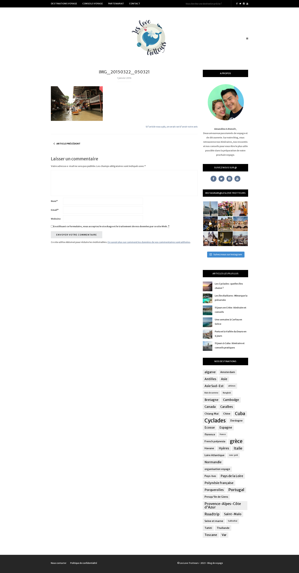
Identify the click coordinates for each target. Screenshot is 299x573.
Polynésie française (219, 483)
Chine (226, 413)
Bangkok (227, 393)
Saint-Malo (232, 514)
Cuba (240, 413)
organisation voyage (217, 469)
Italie (238, 448)
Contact (134, 3)
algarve (210, 372)
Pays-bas (210, 476)
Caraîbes (226, 407)
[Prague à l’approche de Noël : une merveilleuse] (210, 223)
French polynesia (215, 441)
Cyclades (215, 420)
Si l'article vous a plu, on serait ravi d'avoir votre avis (172, 126)
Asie (224, 379)
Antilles (210, 379)
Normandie (213, 462)
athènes (231, 386)
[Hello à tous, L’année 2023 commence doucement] (210, 239)
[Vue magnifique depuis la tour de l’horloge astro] (240, 239)
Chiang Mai (212, 413)
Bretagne (211, 400)
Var (224, 535)
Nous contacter (58, 563)
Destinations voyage (64, 3)
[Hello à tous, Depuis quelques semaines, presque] (225, 208)
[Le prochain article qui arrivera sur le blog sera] (240, 223)
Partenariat (116, 3)
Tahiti (208, 528)
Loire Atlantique (214, 455)
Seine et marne (214, 521)
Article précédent (68, 143)
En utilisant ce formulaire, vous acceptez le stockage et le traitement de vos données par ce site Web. (111, 226)
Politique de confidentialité (83, 563)
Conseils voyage (92, 3)
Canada (210, 407)
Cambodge (231, 400)
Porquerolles (214, 490)
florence (210, 434)
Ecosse (210, 427)
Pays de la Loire (232, 476)
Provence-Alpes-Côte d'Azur (223, 505)
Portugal (236, 489)
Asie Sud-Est (214, 386)
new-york (233, 455)
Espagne (225, 427)
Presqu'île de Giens (216, 496)
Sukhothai (232, 521)
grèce (236, 441)
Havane (209, 448)
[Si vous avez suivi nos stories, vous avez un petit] (210, 208)
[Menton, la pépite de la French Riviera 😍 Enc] (225, 223)
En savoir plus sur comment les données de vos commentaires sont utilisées (149, 242)
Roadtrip (212, 514)
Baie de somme (211, 393)
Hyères (224, 448)
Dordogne (236, 420)
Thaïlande (223, 528)
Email (54, 209)
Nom (54, 201)
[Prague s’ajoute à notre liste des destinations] (225, 239)
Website (56, 218)
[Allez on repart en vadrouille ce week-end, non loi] (240, 208)
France (223, 434)
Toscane (211, 535)
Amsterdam (227, 372)
